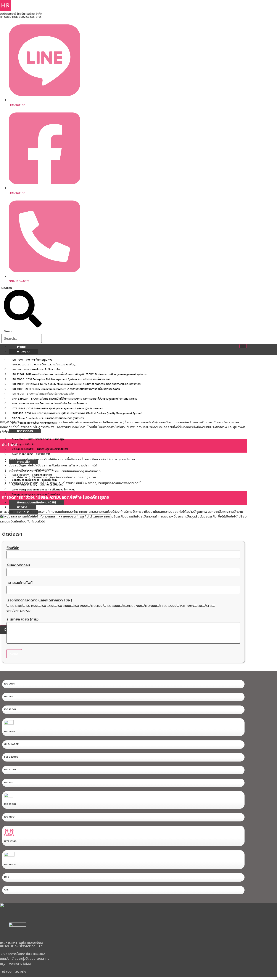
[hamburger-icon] (243, 346)
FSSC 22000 (168, 605)
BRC (200, 605)
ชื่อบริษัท (12, 548)
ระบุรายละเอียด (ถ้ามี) (22, 620)
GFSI (209, 605)
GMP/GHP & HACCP (18, 610)
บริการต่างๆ (25, 431)
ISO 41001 (97, 605)
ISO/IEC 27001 (132, 605)
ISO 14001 (32, 605)
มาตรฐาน (23, 351)
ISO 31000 (64, 605)
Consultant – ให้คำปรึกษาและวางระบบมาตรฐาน (38, 439)
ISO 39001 (81, 605)
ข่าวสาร (22, 507)
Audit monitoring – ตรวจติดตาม (31, 454)
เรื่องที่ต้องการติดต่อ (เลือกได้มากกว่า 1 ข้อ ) (39, 601)
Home (21, 346)
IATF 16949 (187, 605)
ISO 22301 (48, 605)
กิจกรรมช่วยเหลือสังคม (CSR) (36, 502)
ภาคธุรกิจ (23, 462)
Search (6, 287)
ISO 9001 (151, 605)
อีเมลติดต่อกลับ (18, 566)
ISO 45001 (113, 605)
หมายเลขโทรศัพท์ (19, 583)
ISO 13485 (16, 605)
